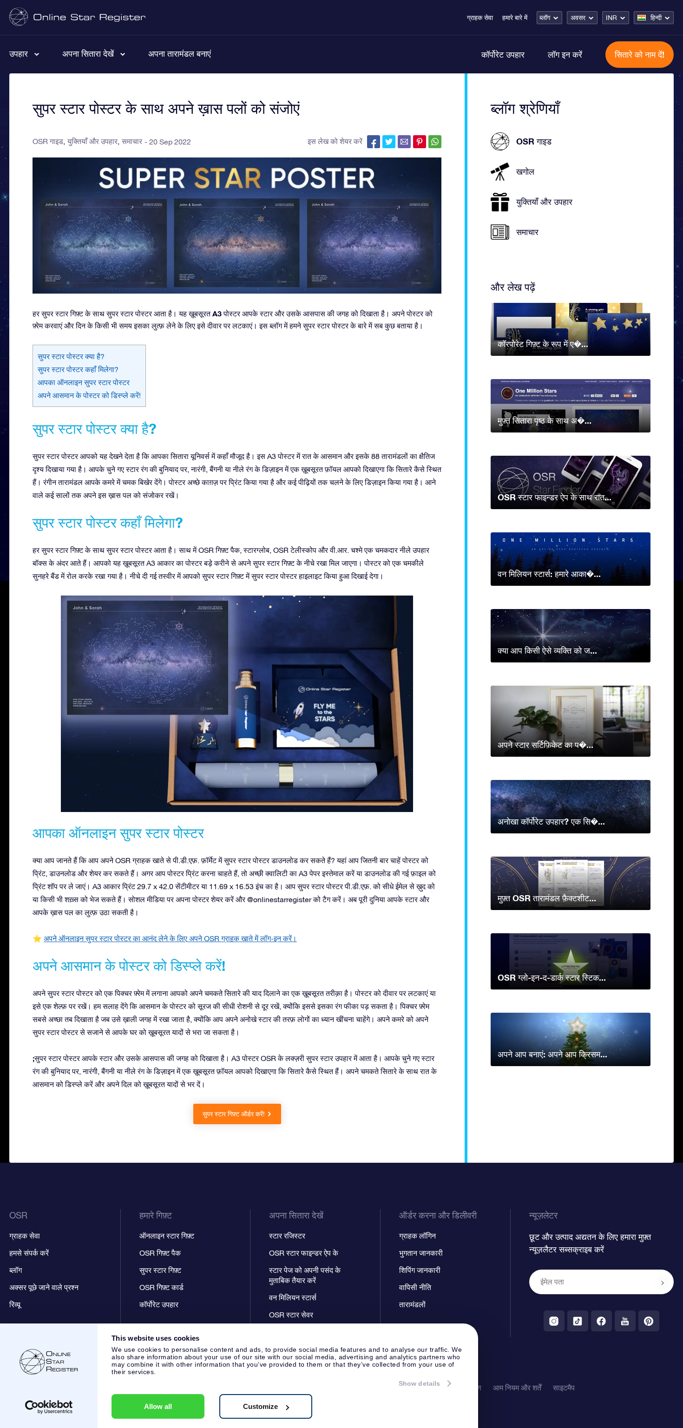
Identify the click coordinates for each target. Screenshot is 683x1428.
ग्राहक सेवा (480, 17)
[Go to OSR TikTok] (577, 1320)
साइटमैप (564, 1387)
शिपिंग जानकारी (419, 1270)
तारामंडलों (412, 1304)
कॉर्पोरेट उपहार (503, 54)
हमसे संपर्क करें (29, 1253)
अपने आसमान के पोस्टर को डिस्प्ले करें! (89, 395)
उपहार (18, 53)
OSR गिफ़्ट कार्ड (161, 1287)
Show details (419, 1383)
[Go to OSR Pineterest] (648, 1320)
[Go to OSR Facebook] (601, 1320)
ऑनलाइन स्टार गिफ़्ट (166, 1235)
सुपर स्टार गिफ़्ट (160, 1270)
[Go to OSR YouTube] (625, 1320)
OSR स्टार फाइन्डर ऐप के (303, 1253)
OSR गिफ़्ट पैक (160, 1253)
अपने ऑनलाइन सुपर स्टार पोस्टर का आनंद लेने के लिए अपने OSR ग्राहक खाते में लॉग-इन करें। (170, 938)
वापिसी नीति (415, 1287)
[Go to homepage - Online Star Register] (77, 17)
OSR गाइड (48, 141)
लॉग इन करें (565, 54)
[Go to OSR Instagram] (554, 1320)
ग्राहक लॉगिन (417, 1235)
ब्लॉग (544, 17)
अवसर (578, 17)
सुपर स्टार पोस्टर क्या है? (71, 356)
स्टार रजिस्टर (287, 1235)
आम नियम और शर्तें (517, 1387)
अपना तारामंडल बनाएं (179, 53)
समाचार (132, 141)
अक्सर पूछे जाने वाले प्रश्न (44, 1287)
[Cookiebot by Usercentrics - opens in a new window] (49, 1407)
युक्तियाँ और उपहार (92, 141)
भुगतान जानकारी (421, 1253)
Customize (260, 1406)
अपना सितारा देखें (88, 53)
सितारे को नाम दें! (639, 54)
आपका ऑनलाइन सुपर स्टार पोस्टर (84, 382)
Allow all (158, 1406)
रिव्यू (14, 1304)
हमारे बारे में (514, 17)
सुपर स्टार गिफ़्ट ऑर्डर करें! (234, 1114)
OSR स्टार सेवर (291, 1314)
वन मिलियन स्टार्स (292, 1297)
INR (611, 17)
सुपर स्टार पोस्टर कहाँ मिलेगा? (78, 369)
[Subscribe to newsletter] (662, 1282)
